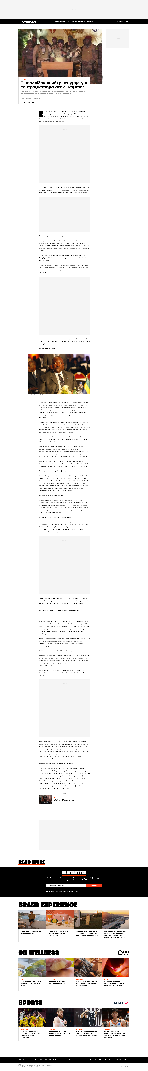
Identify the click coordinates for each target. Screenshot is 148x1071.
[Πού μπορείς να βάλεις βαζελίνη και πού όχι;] (60, 967)
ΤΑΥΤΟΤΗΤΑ (33, 1059)
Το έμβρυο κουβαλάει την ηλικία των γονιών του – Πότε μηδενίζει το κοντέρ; (114, 983)
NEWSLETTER (121, 1059)
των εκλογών (78, 119)
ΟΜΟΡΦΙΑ (52, 979)
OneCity (74, 21)
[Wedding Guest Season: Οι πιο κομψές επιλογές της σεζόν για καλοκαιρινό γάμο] (88, 919)
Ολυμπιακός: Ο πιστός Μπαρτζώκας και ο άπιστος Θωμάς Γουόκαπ (60, 1033)
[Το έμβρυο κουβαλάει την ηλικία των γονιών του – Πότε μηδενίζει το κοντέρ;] (116, 967)
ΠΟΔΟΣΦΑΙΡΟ (25, 1029)
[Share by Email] (32, 102)
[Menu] (19, 21)
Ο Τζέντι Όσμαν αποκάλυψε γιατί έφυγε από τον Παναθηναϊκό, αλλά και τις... (87, 1033)
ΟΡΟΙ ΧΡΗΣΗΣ (53, 1059)
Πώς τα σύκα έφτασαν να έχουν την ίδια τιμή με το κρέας (31, 983)
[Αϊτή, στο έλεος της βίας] (45, 799)
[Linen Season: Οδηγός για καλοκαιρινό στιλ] (32, 919)
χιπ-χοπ (44, 417)
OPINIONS (52, 1029)
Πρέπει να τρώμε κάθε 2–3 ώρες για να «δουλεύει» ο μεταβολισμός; (87, 983)
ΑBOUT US (43, 1059)
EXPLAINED (24, 79)
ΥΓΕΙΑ (106, 979)
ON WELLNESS (38, 953)
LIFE (55, 797)
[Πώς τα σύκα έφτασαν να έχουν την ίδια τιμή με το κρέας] (32, 967)
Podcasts (89, 21)
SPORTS (30, 1003)
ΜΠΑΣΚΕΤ (79, 1029)
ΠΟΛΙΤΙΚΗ (44, 814)
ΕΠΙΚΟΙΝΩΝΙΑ (22, 1059)
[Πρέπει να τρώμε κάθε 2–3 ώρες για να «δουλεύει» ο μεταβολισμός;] (88, 967)
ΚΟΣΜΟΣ (64, 814)
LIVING (23, 979)
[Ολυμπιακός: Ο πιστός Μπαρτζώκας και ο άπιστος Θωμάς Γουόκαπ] (60, 1017)
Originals (81, 21)
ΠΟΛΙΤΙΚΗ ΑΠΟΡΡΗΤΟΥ (68, 1059)
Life (68, 21)
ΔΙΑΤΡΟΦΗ (79, 979)
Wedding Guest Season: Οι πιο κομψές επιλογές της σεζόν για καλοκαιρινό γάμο (87, 933)
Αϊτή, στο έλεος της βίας (64, 800)
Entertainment (60, 21)
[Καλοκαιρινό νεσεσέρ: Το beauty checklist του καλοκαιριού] (60, 919)
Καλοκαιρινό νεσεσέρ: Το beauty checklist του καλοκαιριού (58, 933)
